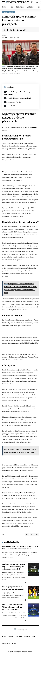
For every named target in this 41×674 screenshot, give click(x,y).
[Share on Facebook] (7, 30)
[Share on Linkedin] (17, 30)
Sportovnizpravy (17, 2)
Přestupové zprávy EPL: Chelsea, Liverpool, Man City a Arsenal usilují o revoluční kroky (20, 547)
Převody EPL (11, 106)
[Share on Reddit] (21, 30)
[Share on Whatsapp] (14, 30)
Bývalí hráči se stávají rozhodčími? (18, 98)
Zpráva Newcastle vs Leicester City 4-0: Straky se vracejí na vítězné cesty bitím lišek (13, 566)
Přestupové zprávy (8, 12)
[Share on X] (10, 30)
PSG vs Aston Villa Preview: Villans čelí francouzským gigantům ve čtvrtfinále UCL (12, 607)
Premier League (20, 208)
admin (4, 35)
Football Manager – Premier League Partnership (18, 93)
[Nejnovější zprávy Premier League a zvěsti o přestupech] (33, 592)
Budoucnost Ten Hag (13, 102)
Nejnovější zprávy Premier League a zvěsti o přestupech (13, 588)
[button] (4, 2)
